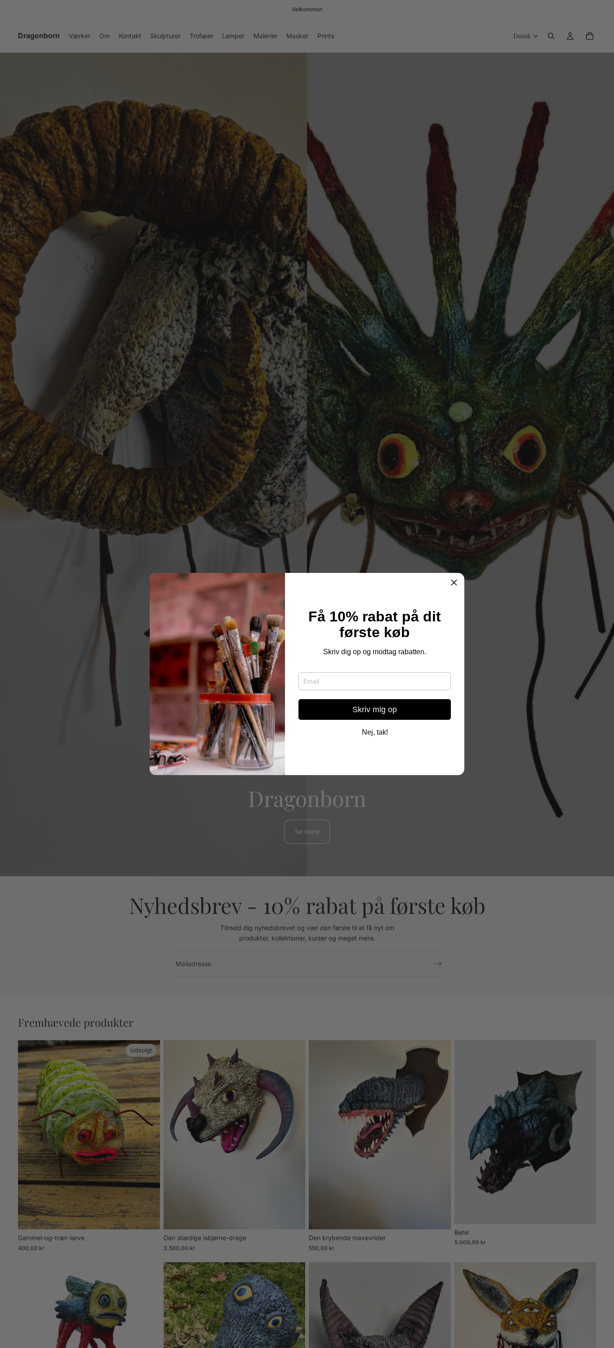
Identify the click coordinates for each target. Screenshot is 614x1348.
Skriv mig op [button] (374, 709)
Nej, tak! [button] (375, 732)
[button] (454, 583)
